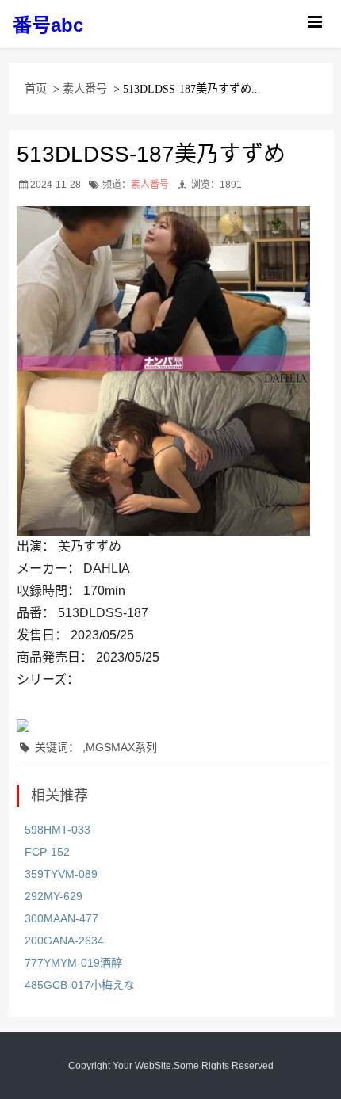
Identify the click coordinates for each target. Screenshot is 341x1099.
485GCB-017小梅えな (80, 985)
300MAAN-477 (61, 918)
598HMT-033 (57, 829)
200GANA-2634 (64, 940)
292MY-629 (53, 896)
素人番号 (85, 88)
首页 (36, 88)
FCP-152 (47, 851)
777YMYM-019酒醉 (73, 962)
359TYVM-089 (61, 874)
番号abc (48, 25)
